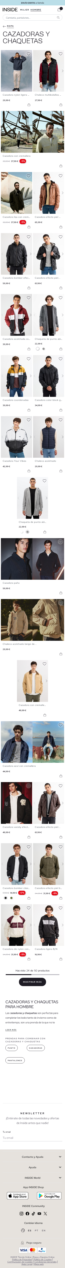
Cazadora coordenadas (16, 400)
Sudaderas (35, 1048)
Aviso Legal (26, 1264)
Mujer (24, 9)
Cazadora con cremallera (17, 156)
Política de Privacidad (22, 1259)
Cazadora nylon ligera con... (18, 94)
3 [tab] (8, 53)
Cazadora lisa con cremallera (19, 217)
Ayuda (32, 1167)
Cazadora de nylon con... (17, 949)
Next (28, 70)
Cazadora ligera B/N (46, 949)
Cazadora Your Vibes (14, 461)
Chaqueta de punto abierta (34, 522)
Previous (4, 70)
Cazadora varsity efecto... (17, 827)
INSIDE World (32, 1177)
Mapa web (39, 1264)
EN (44, 1230)
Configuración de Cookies (19, 1262)
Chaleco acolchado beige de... (20, 644)
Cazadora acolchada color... (18, 339)
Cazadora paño (11, 583)
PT (37, 1230)
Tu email (6, 1132)
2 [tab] (6, 53)
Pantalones (15, 1060)
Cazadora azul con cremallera (19, 766)
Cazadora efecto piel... (47, 277)
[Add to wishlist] (28, 53)
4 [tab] (10, 53)
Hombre (36, 9)
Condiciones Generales (45, 1262)
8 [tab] (49, 175)
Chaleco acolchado (45, 461)
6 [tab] (13, 53)
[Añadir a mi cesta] (29, 105)
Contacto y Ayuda (32, 1156)
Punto (11, 1048)
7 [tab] (15, 53)
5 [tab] (12, 53)
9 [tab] (51, 175)
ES (30, 1230)
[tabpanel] (32, 498)
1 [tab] (4, 53)
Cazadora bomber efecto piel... (20, 277)
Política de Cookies (43, 1259)
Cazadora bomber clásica (17, 888)
